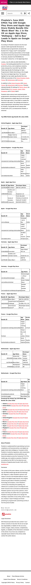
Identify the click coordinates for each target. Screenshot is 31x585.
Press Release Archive (18, 576)
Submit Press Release (10, 579)
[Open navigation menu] (2, 13)
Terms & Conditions (22, 579)
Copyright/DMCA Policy (8, 582)
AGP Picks (4, 2)
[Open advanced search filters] (25, 13)
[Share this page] (29, 13)
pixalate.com (4, 464)
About (8, 576)
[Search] (21, 13)
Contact (27, 582)
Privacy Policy (20, 582)
